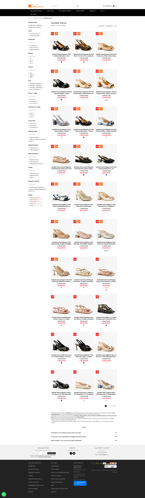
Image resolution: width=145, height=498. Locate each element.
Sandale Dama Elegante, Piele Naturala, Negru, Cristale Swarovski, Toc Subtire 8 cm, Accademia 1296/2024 (83, 355)
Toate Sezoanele (34, 35)
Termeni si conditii (34, 472)
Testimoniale (55, 466)
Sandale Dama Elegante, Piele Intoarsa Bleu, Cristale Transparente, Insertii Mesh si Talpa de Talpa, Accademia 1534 (61, 130)
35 (30, 59)
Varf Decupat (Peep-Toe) (37, 187)
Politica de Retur (33, 482)
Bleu (31, 77)
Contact (53, 492)
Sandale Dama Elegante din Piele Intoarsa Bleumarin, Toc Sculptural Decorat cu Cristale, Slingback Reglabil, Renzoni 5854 (106, 168)
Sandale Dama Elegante (35, 25)
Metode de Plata (33, 469)
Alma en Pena (34, 47)
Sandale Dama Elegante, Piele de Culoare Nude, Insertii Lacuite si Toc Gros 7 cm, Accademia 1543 (106, 92)
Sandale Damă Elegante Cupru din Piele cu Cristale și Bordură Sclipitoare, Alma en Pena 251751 (83, 318)
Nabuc (32, 177)
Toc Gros (32, 99)
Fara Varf (32, 123)
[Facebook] (71, 453)
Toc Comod (33, 103)
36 (30, 63)
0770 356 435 (103, 452)
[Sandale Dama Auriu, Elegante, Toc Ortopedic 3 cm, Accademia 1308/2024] (84, 380)
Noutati (30, 492)
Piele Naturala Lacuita (36, 163)
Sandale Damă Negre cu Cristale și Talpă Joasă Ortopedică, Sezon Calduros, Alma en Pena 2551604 (106, 318)
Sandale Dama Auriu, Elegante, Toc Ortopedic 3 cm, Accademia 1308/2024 (84, 393)
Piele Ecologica (34, 150)
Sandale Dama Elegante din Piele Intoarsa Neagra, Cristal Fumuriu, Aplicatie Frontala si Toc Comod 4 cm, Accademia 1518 (61, 92)
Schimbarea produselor (36, 485)
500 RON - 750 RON (35, 85)
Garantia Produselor (35, 479)
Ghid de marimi (33, 488)
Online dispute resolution (59, 488)
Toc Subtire (33, 101)
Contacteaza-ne (81, 483)
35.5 (31, 61)
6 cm (31, 117)
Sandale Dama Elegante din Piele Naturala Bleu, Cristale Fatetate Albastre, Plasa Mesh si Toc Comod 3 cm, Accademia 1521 (106, 130)
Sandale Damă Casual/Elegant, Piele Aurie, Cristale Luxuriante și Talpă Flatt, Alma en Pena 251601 (83, 280)
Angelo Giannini (34, 49)
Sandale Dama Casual (34, 27)
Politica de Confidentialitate (45, 456)
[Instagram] (74, 453)
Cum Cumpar (55, 469)
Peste (31, 198)
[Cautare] (77, 6)
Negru (31, 75)
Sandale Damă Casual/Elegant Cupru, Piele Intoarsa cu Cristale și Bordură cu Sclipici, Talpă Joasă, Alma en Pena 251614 (106, 280)
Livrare (30, 476)
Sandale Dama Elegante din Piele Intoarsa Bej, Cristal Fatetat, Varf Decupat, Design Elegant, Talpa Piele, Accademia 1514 (83, 92)
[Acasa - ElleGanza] (35, 6)
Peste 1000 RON (34, 89)
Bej (31, 73)
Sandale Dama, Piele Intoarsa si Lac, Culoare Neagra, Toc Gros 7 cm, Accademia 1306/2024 (61, 355)
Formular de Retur (57, 482)
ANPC (52, 485)
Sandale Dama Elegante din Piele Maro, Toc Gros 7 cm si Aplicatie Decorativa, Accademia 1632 (83, 55)
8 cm (31, 113)
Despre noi (31, 466)
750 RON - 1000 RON (35, 87)
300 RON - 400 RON (35, 83)
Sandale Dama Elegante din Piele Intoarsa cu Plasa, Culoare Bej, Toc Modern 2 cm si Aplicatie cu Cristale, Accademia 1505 (106, 55)
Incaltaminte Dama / (38, 18)
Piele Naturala (34, 148)
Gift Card (54, 463)
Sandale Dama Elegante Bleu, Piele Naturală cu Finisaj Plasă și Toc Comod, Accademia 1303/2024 (106, 393)
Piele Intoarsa (34, 162)
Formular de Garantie (58, 479)
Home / (30, 18)
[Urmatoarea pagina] (115, 406)
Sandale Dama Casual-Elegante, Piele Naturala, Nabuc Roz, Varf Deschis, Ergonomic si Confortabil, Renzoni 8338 (61, 168)
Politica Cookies (56, 476)
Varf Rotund (33, 127)
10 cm (31, 115)
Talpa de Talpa (34, 137)
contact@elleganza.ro (102, 454)
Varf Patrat (33, 125)
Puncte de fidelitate (34, 463)
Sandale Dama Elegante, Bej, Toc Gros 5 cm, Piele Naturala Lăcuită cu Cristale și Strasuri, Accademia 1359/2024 (106, 355)
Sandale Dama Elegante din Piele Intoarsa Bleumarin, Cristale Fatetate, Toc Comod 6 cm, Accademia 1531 (83, 130)
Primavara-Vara (34, 33)
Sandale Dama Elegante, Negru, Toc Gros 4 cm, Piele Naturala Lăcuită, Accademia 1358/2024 (61, 393)
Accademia (33, 45)
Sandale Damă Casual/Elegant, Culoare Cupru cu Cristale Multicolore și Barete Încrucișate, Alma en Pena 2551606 (61, 318)
